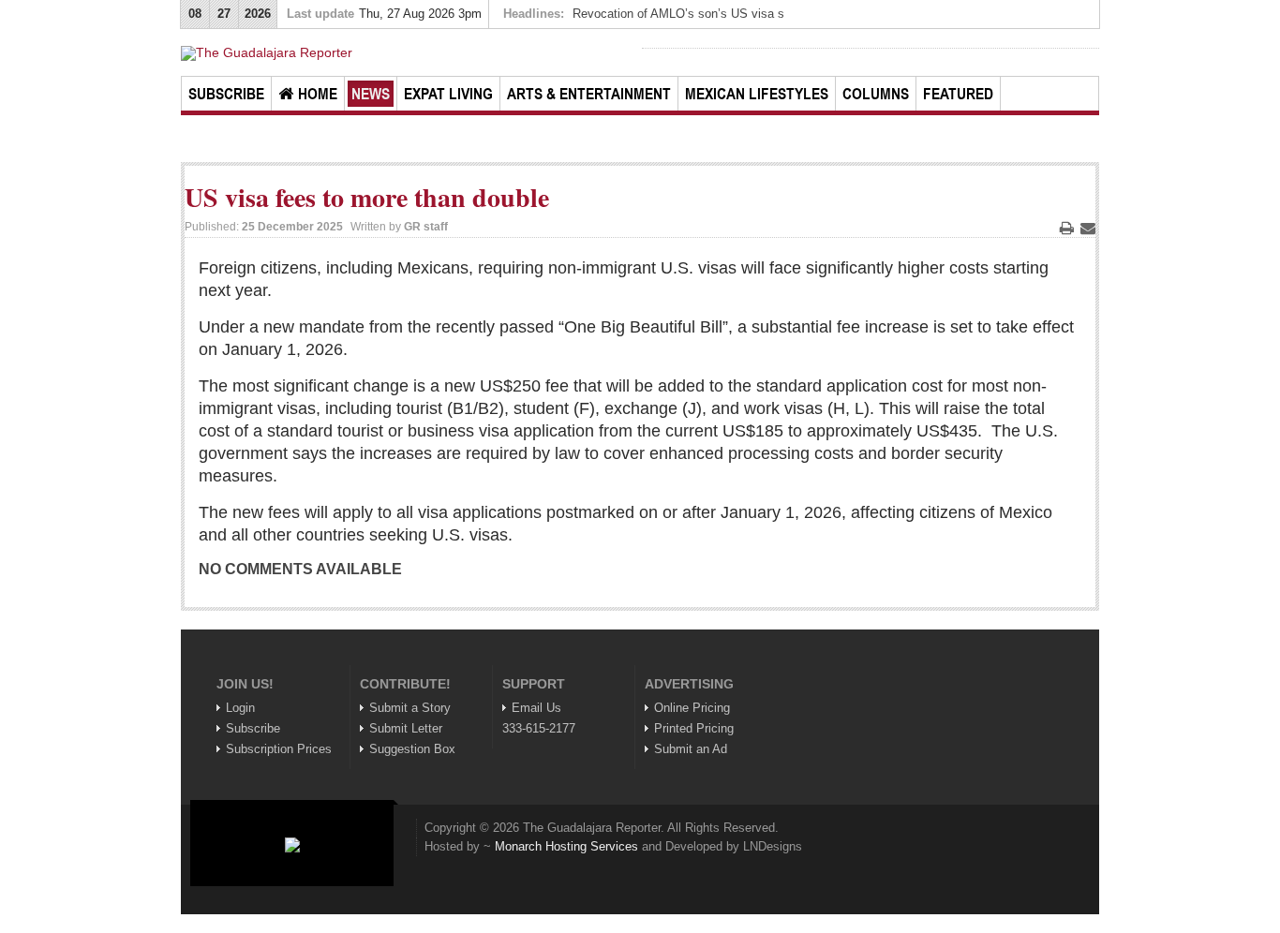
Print (1066, 227)
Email (1087, 227)
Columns (875, 93)
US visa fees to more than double (367, 197)
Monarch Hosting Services (566, 846)
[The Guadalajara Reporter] (409, 53)
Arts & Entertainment (589, 93)
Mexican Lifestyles (756, 93)
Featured (958, 93)
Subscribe (226, 93)
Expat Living (448, 93)
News (370, 93)
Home (317, 93)
